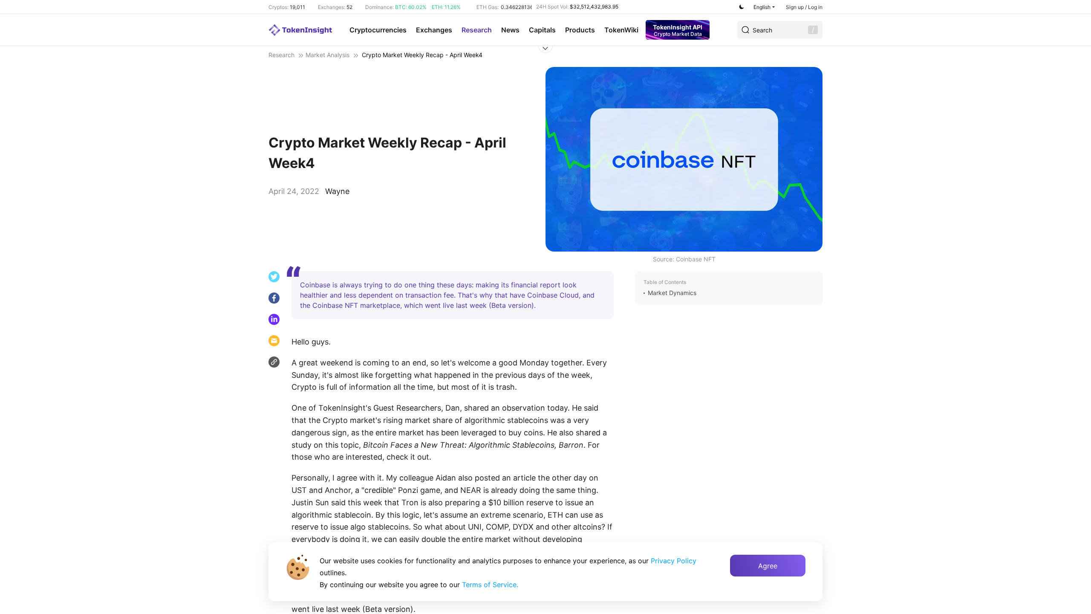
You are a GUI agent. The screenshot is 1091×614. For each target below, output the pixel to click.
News (510, 30)
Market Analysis (327, 54)
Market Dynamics (672, 293)
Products (580, 30)
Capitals (542, 30)
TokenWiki (621, 30)
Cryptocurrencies (378, 30)
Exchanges (434, 30)
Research (477, 30)
